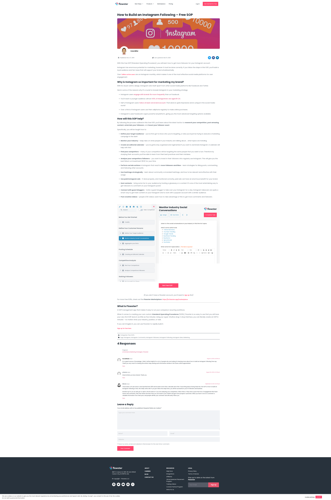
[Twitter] (118, 484)
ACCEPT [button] (319, 497)
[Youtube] (123, 484)
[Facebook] (128, 484)
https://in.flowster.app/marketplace (175, 299)
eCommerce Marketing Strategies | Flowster (135, 352)
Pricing (171, 4)
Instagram (127, 337)
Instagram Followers (152, 337)
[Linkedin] (114, 484)
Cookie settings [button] (310, 497)
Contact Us (149, 477)
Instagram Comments (138, 337)
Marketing (186, 337)
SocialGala (125, 359)
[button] (209, 57)
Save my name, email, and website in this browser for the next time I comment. (144, 444)
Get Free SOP (167, 285)
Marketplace (161, 4)
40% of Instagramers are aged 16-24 (166, 99)
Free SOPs (131, 335)
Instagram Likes (178, 337)
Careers (148, 471)
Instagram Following (166, 337)
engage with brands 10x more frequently (149, 94)
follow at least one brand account (152, 103)
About (147, 468)
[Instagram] (132, 484)
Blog (146, 474)
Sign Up (186, 295)
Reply (123, 366)
